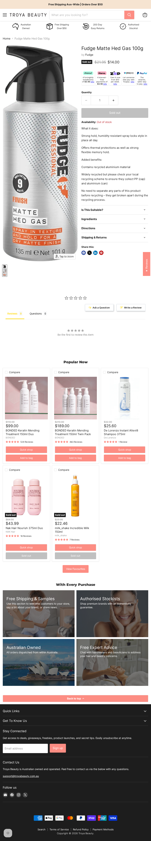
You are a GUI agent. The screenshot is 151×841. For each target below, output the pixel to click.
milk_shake (61, 535)
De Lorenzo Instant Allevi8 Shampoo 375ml (121, 432)
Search (41, 829)
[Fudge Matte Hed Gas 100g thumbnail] (4, 270)
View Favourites (75, 568)
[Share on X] (89, 253)
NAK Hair (10, 531)
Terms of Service (59, 829)
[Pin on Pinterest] (101, 253)
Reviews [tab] (12, 313)
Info (92, 82)
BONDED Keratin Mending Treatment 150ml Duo (22, 432)
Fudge (89, 54)
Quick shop (26, 449)
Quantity (86, 92)
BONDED (10, 437)
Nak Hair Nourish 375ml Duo (24, 528)
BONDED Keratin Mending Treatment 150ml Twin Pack (73, 432)
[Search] (129, 15)
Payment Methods (103, 829)
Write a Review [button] (133, 307)
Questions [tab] (36, 313)
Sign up (58, 748)
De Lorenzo (110, 437)
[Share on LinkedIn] (95, 253)
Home (6, 38)
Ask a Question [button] (101, 307)
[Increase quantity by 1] (113, 100)
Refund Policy (81, 829)
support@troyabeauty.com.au (21, 776)
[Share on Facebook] (83, 253)
